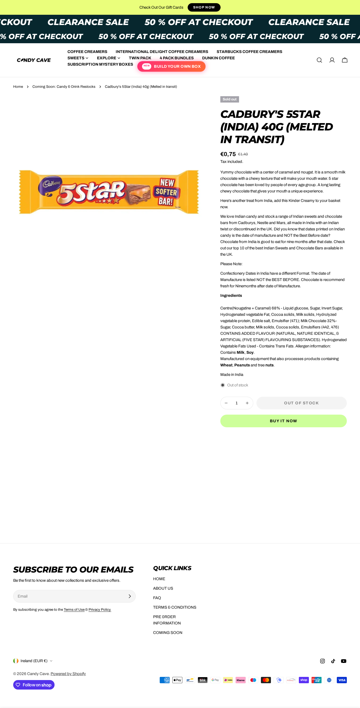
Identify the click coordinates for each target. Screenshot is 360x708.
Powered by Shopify (68, 674)
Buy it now (283, 421)
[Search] (319, 60)
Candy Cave (38, 674)
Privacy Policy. (100, 610)
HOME (159, 579)
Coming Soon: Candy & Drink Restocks (63, 87)
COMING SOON (167, 633)
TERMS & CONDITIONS (174, 607)
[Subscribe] (129, 596)
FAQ (157, 598)
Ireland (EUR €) (34, 661)
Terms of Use (74, 610)
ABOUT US (163, 588)
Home (18, 87)
